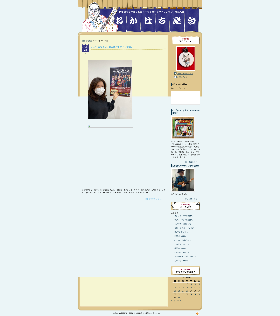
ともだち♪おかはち (181, 244)
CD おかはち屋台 (179, 84)
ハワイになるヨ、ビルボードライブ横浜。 (112, 46)
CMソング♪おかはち (182, 232)
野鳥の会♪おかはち (181, 252)
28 (179, 298)
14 (179, 291)
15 (183, 291)
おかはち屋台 (100, 18)
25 (195, 294)
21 (179, 294)
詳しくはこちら (191, 162)
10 (191, 288)
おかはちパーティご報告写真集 (185, 166)
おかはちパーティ (181, 261)
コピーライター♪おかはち (184, 228)
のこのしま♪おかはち (182, 240)
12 (199, 288)
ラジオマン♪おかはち (182, 224)
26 (199, 294)
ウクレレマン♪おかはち (183, 220)
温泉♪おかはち (180, 236)
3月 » (179, 301)
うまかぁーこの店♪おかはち (185, 257)
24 (191, 294)
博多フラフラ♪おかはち (154, 199)
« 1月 (173, 301)
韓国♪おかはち (180, 248)
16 (187, 291)
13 (175, 291)
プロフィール (185, 40)
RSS (197, 313)
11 (195, 288)
